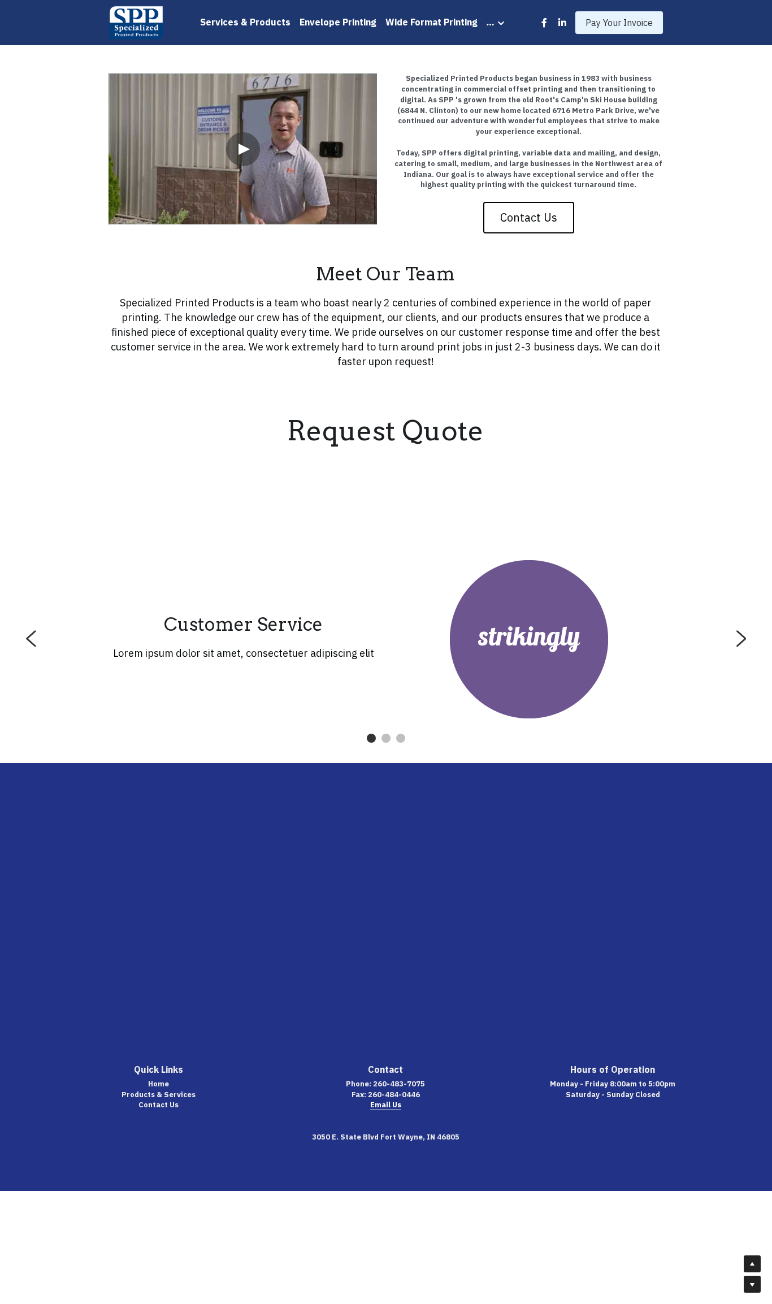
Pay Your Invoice (619, 22)
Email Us (385, 1105)
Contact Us (528, 217)
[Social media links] (544, 22)
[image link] (136, 22)
